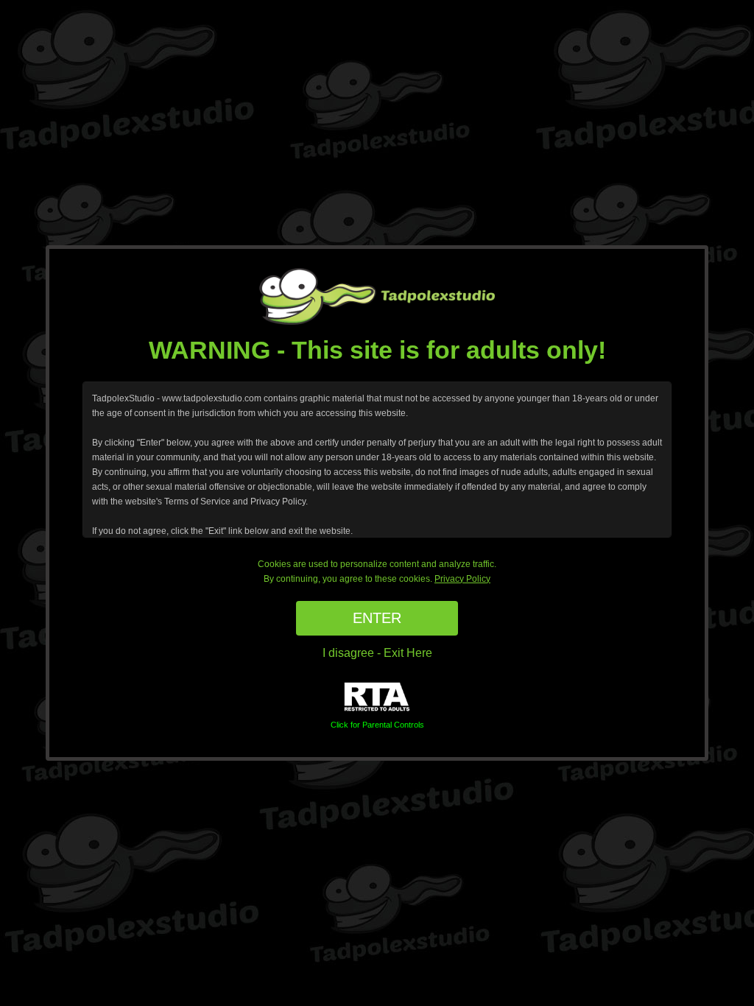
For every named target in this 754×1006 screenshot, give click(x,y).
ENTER (377, 618)
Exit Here (408, 653)
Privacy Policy (462, 579)
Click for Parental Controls (377, 724)
